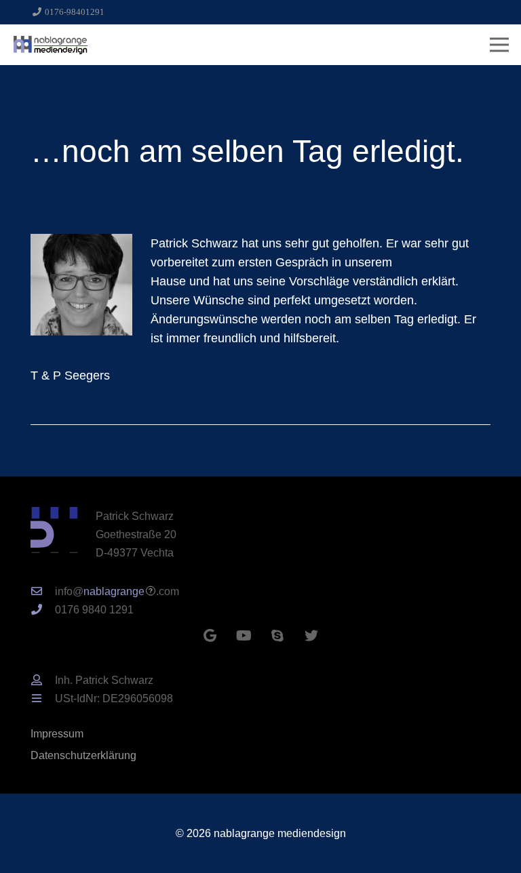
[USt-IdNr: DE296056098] (43, 698)
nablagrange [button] (113, 591)
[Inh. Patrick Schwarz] (43, 680)
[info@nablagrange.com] (43, 591)
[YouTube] (243, 636)
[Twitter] (311, 636)
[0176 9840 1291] (43, 610)
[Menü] (499, 45)
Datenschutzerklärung (83, 755)
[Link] (50, 45)
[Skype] (277, 636)
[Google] (210, 636)
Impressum (57, 733)
